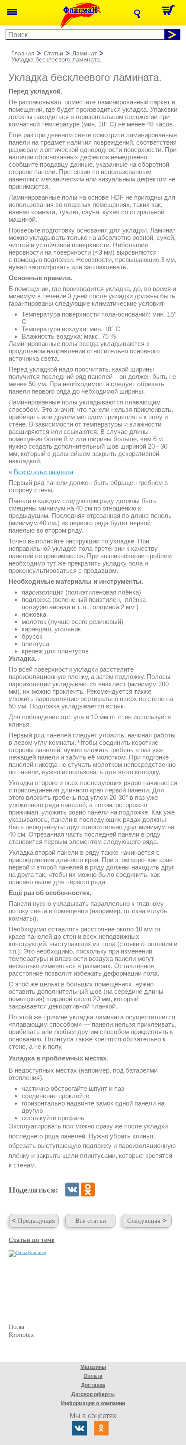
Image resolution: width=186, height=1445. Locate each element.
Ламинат (84, 54)
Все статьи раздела (43, 471)
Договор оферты (93, 1394)
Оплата (93, 1376)
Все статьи (90, 1220)
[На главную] (88, 15)
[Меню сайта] (12, 12)
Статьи (53, 54)
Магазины (93, 1367)
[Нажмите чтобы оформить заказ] (171, 12)
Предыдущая (36, 1220)
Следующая (143, 1220)
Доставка (93, 1385)
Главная (23, 54)
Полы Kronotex (21, 1330)
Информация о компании (93, 1403)
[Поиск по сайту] (139, 13)
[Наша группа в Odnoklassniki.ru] (101, 1428)
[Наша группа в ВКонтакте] (79, 1428)
